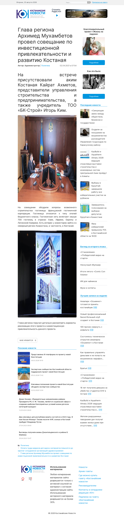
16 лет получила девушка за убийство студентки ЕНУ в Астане (93, 390)
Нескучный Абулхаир (90, 265)
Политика (45, 65)
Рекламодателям (87, 485)
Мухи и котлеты (88, 288)
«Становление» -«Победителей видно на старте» (92, 255)
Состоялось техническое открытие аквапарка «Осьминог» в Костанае (92, 339)
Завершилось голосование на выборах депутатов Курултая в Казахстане (93, 211)
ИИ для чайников (88, 281)
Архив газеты (86, 471)
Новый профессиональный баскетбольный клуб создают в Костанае (93, 317)
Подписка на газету (99, 2)
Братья (83, 368)
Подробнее (93, 63)
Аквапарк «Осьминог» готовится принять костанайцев (91, 304)
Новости (83, 467)
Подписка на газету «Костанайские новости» (89, 500)
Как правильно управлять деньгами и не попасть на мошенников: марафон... (92, 355)
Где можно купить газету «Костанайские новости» (90, 478)
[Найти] (89, 2)
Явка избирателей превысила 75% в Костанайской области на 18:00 (93, 229)
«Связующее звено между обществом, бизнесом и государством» (92, 116)
